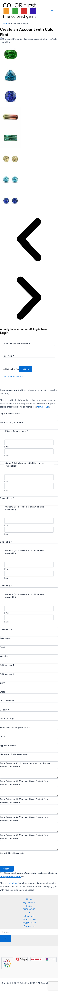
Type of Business (9, 745)
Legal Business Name (11, 413)
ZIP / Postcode (7, 700)
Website (4, 656)
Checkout (29, 916)
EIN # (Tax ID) (7, 718)
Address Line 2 (7, 674)
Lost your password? (13, 376)
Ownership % (7, 498)
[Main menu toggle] (52, 10)
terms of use (43, 407)
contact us (12, 883)
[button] (29, 240)
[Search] (5, 938)
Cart (29, 912)
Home (29, 899)
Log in (26, 369)
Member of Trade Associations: (14, 754)
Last (6, 455)
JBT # (2, 736)
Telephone (5, 638)
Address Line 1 (7, 665)
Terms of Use (29, 919)
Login (29, 906)
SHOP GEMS (29, 909)
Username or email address (16, 343)
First (6, 447)
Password (8, 356)
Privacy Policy (29, 923)
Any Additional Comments (12, 853)
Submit (6, 869)
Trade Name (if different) (11, 422)
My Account (29, 902)
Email (3, 647)
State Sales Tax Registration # (15, 727)
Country (4, 710)
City (2, 683)
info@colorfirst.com (10, 876)
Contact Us (29, 926)
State (3, 692)
